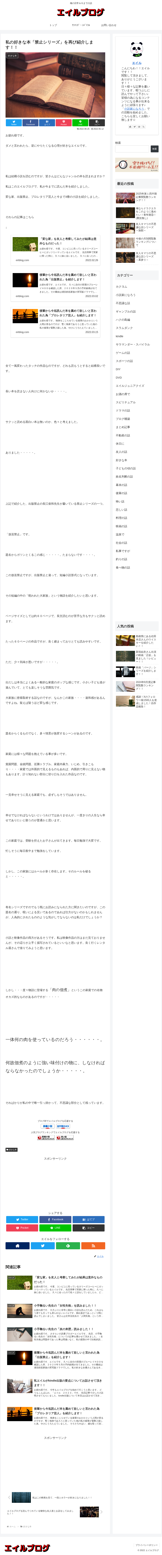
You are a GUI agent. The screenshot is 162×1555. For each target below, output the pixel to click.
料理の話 (121, 517)
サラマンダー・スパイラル (133, 344)
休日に (120, 443)
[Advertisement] (55, 1183)
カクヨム (121, 286)
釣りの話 (121, 559)
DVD (119, 377)
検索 (118, 142)
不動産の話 (123, 435)
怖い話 (120, 501)
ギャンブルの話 (126, 311)
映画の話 (121, 526)
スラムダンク (124, 328)
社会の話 (121, 542)
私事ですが (123, 551)
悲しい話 (121, 509)
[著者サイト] (18, 1245)
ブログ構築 (123, 418)
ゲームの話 (123, 352)
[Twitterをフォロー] (43, 1245)
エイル (137, 63)
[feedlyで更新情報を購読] (68, 1245)
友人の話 (121, 451)
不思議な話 (123, 303)
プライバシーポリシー (147, 1545)
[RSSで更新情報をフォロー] (93, 1245)
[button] (97, 122)
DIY (118, 369)
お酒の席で (123, 394)
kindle (119, 336)
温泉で (120, 534)
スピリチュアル (126, 402)
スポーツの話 (124, 361)
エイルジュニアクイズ (130, 385)
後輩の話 (121, 493)
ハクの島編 (123, 319)
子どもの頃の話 (126, 468)
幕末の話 (121, 485)
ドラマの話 (123, 410)
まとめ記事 (123, 427)
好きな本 (13, 1150)
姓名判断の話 (124, 476)
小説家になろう (134, 108)
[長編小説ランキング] (46, 1138)
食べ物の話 (123, 567)
